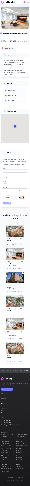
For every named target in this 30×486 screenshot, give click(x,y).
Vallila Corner (18, 470)
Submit (6, 203)
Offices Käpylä (4, 452)
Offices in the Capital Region (7, 448)
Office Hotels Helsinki (20, 438)
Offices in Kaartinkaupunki (21, 445)
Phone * (5, 174)
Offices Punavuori (19, 459)
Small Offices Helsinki (20, 468)
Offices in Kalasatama (6, 446)
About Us (3, 403)
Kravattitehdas (4, 438)
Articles (3, 412)
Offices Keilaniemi (20, 452)
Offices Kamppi (19, 450)
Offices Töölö (4, 464)
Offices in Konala (19, 446)
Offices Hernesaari (5, 443)
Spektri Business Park (5, 470)
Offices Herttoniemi (20, 443)
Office (3, 370)
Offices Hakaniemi (5, 441)
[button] (15, 126)
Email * (4, 181)
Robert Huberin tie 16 (20, 466)
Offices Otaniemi (5, 457)
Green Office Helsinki (20, 436)
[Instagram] (4, 393)
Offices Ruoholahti (5, 461)
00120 (21, 370)
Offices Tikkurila (19, 462)
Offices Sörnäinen (19, 461)
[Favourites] (24, 2)
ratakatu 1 (9, 240)
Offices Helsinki (19, 441)
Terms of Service (19, 480)
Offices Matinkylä (5, 455)
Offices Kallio (4, 450)
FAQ (2, 410)
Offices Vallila (18, 464)
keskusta (15, 370)
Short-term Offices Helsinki (7, 468)
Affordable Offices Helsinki (7, 434)
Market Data (4, 408)
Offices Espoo (19, 439)
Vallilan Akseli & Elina (5, 471)
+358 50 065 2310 (7, 420)
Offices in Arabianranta (6, 445)
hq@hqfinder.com (7, 422)
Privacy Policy (10, 480)
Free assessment (7, 389)
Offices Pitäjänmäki (5, 459)
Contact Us (3, 405)
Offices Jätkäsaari (19, 448)
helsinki (9, 370)
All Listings (3, 401)
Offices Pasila (19, 457)
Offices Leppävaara (20, 454)
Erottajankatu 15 (4, 436)
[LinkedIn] (2, 393)
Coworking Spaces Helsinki (21, 434)
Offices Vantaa (4, 466)
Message (5, 187)
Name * (4, 168)
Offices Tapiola (4, 462)
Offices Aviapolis (5, 439)
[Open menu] (28, 2)
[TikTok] (7, 393)
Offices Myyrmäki (19, 455)
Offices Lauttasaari (5, 454)
